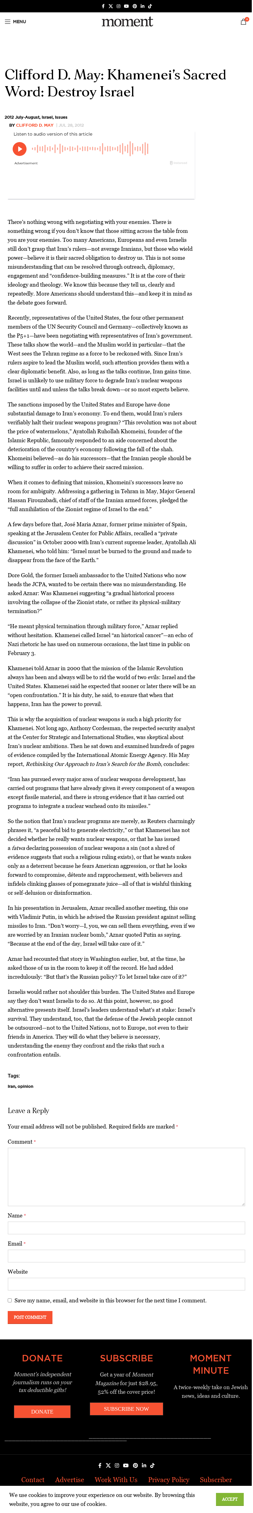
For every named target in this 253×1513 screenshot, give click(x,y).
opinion (25, 1086)
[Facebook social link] (103, 6)
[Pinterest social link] (135, 6)
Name (17, 1215)
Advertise (69, 1480)
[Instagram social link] (118, 6)
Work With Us (116, 1480)
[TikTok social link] (150, 6)
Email (17, 1243)
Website (18, 1271)
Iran (11, 1086)
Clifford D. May (34, 125)
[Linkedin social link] (142, 6)
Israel (47, 117)
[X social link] (111, 6)
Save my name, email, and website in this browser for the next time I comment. (111, 1300)
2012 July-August (22, 117)
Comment (22, 1141)
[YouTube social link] (126, 6)
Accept (230, 1499)
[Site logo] (126, 21)
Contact (33, 1480)
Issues (61, 117)
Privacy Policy (168, 1480)
